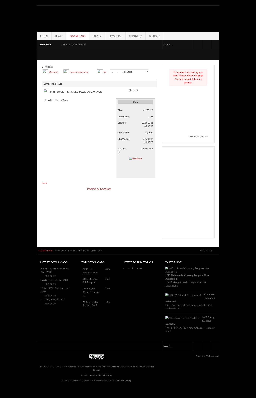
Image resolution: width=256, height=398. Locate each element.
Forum (97, 36)
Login (44, 36)
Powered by (93, 189)
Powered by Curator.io (198, 137)
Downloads (77, 36)
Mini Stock (96, 251)
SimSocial (115, 36)
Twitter (206, 44)
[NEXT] (58, 44)
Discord (154, 36)
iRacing (72, 251)
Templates (83, 251)
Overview (53, 72)
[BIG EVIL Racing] (128, 18)
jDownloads (105, 189)
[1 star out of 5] (117, 90)
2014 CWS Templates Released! (190, 298)
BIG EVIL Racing (105, 375)
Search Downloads (79, 72)
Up (104, 72)
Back (44, 183)
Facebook (197, 44)
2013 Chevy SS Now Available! (189, 321)
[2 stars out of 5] (118, 90)
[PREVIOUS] (55, 44)
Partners (135, 36)
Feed (215, 44)
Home (58, 36)
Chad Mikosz (71, 367)
